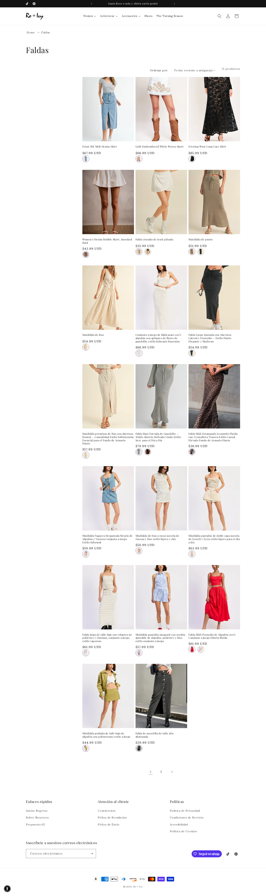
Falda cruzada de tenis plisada (154, 239)
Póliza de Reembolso (112, 817)
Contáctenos (107, 810)
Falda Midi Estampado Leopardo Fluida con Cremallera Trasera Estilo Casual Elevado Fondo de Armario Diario (213, 437)
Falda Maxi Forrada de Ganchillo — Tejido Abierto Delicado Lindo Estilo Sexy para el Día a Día (158, 437)
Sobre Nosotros (37, 817)
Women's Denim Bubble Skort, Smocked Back (107, 241)
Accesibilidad (179, 824)
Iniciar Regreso (37, 810)
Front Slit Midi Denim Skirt (99, 146)
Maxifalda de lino (93, 334)
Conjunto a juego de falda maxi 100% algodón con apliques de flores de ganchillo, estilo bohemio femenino (158, 338)
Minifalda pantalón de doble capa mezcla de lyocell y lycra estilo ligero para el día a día (214, 539)
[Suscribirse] (91, 853)
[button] (219, 16)
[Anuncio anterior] (91, 3)
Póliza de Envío (108, 824)
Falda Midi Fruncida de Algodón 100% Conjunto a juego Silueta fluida (212, 636)
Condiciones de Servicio (187, 817)
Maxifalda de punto (200, 239)
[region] (133, 3)
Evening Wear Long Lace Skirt (207, 146)
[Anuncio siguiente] (174, 3)
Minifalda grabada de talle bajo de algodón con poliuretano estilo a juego (106, 735)
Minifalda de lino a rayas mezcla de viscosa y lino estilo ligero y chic (157, 537)
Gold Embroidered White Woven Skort (160, 146)
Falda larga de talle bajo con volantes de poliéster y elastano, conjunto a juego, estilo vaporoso (107, 638)
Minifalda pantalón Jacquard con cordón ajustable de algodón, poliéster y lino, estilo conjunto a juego (160, 638)
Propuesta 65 (35, 824)
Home (31, 32)
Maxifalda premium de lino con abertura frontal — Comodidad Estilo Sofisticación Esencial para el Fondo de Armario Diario (108, 438)
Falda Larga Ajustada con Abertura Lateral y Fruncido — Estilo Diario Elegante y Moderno (209, 338)
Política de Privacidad (185, 810)
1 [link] (150, 772)
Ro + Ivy (138, 886)
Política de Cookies (183, 831)
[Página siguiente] (171, 772)
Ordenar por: (159, 70)
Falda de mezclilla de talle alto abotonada (155, 735)
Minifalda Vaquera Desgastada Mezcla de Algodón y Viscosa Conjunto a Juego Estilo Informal (107, 539)
